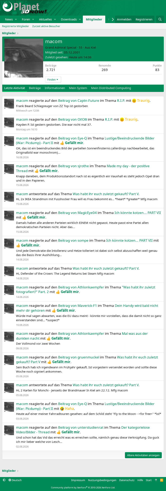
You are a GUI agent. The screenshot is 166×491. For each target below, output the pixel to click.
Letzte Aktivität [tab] (14, 88)
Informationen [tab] (55, 88)
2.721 (50, 69)
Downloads (69, 19)
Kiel (93, 47)
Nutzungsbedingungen (102, 480)
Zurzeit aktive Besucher (46, 26)
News (9, 19)
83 (157, 69)
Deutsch (16, 480)
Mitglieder (94, 19)
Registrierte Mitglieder (15, 26)
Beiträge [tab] (35, 88)
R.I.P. (121, 100)
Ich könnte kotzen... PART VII (138, 212)
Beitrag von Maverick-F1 (77, 305)
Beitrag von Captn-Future (78, 100)
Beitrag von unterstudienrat (80, 427)
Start (149, 480)
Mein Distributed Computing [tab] (111, 88)
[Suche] (160, 19)
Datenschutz (126, 480)
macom (22, 100)
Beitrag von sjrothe (73, 166)
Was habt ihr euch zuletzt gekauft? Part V (105, 193)
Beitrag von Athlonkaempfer (81, 287)
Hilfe (140, 480)
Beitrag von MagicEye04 (77, 212)
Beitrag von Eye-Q (72, 138)
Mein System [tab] (78, 88)
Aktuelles (45, 19)
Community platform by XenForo (83, 487)
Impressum (78, 480)
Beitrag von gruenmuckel (78, 357)
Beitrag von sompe (73, 240)
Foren (26, 19)
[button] (16, 19)
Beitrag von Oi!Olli (72, 119)
